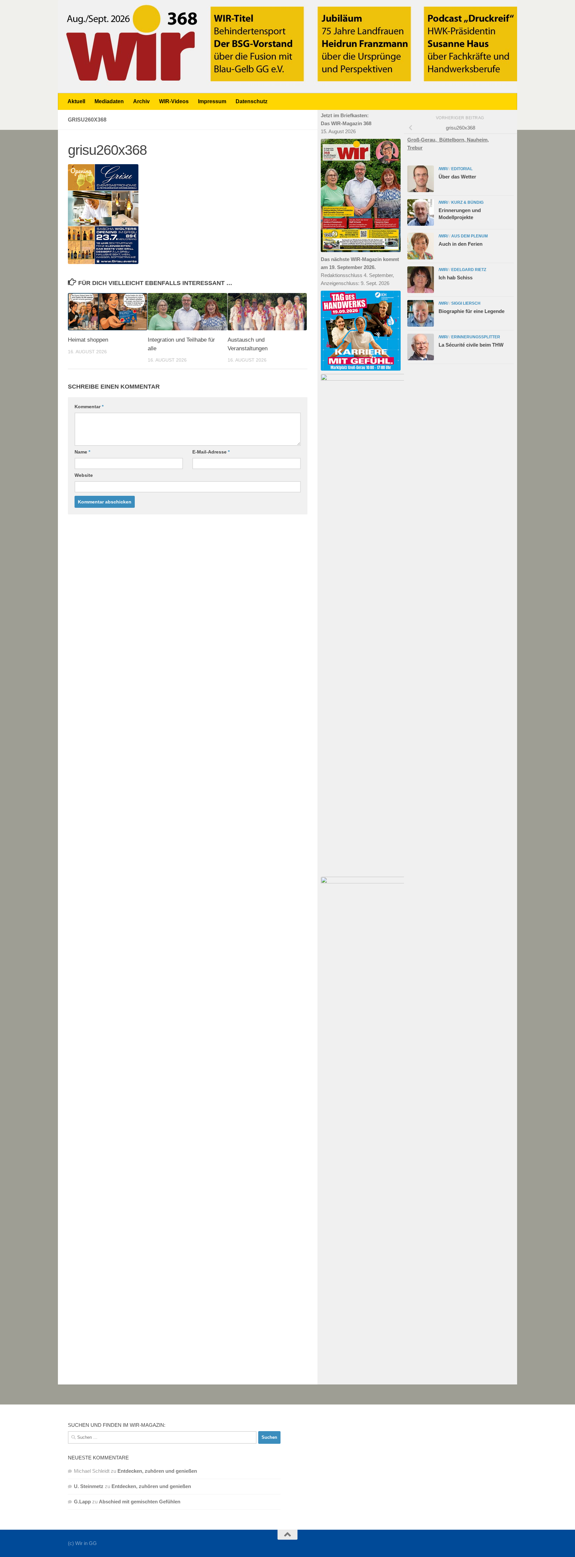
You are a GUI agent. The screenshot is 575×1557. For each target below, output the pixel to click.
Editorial (462, 168)
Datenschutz (252, 101)
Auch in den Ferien (460, 244)
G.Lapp (82, 1501)
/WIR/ (443, 168)
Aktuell (76, 101)
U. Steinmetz (88, 1486)
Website (84, 475)
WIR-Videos (174, 101)
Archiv (141, 101)
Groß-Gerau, (423, 140)
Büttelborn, (453, 140)
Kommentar (89, 406)
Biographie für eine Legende (471, 311)
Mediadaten (109, 101)
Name (82, 452)
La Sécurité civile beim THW (471, 345)
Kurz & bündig (467, 202)
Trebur (415, 148)
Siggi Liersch (465, 303)
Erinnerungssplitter (475, 337)
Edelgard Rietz (468, 269)
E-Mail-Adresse (211, 452)
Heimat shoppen (88, 340)
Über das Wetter (457, 176)
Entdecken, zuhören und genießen (157, 1471)
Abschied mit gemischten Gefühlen (139, 1501)
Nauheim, (478, 140)
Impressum (212, 101)
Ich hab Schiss (456, 277)
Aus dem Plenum (469, 236)
